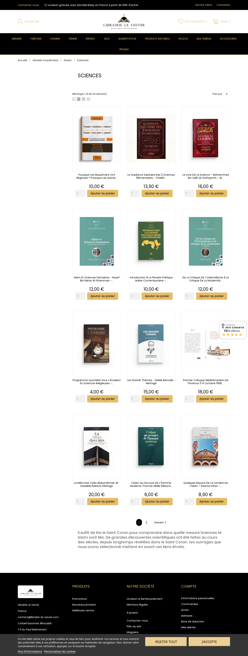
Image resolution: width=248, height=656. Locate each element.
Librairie (17, 38)
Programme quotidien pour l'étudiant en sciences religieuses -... (97, 381)
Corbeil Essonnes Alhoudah (35, 623)
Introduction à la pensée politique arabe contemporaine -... (151, 279)
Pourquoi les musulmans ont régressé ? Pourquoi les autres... (96, 176)
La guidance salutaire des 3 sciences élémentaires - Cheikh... (151, 176)
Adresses (186, 616)
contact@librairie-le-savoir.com (38, 617)
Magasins (133, 632)
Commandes (189, 604)
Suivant (160, 522)
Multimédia (204, 38)
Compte (188, 586)
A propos (132, 612)
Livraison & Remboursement (144, 599)
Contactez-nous (28, 5)
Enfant (90, 38)
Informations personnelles (197, 598)
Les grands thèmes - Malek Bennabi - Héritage (151, 381)
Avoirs (185, 610)
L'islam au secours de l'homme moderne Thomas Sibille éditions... (151, 484)
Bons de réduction (192, 621)
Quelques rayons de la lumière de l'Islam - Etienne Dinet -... (205, 484)
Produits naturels (157, 38)
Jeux (107, 38)
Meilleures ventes (83, 610)
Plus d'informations (30, 651)
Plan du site (134, 626)
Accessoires (228, 38)
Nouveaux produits (84, 604)
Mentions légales (137, 604)
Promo (124, 49)
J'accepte (209, 641)
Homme (55, 38)
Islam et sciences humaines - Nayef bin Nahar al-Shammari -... (97, 279)
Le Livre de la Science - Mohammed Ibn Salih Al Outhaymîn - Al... (205, 176)
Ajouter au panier (102, 193)
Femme (73, 38)
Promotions (79, 599)
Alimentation (127, 38)
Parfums (36, 38)
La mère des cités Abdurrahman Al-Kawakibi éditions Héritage (96, 484)
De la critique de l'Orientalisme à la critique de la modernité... (205, 279)
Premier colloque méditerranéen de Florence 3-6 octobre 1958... (205, 381)
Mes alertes (188, 627)
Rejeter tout (166, 641)
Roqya (183, 38)
